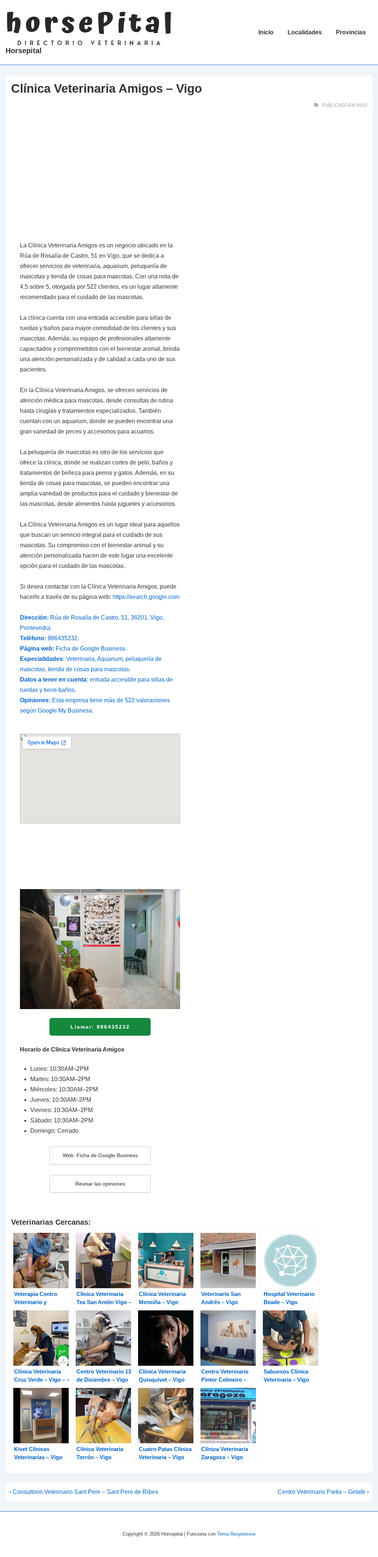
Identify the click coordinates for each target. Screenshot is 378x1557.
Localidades (305, 32)
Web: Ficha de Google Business (100, 1155)
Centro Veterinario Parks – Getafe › (323, 1492)
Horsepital (24, 51)
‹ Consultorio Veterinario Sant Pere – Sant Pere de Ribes (83, 1492)
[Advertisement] (100, 178)
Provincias (351, 32)
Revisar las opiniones (100, 1184)
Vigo (361, 105)
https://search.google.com (146, 597)
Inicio (266, 32)
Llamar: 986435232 (100, 1027)
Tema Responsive (236, 1534)
